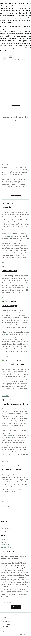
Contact (4, 542)
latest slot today (17, 568)
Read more (5, 262)
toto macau (9, 236)
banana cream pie (9, 306)
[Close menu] (10, 56)
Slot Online (20, 60)
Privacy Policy (6, 547)
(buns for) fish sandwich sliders (15, 404)
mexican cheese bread (11, 470)
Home (26, 60)
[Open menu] (4, 58)
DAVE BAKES (15, 113)
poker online (4, 8)
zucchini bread (8, 207)
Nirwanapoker (7, 435)
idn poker (22, 165)
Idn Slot (3, 26)
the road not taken (9, 271)
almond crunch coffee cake (13, 364)
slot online (7, 334)
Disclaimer (5, 545)
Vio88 (5, 50)
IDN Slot (14, 60)
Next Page (5, 506)
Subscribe (16, 607)
